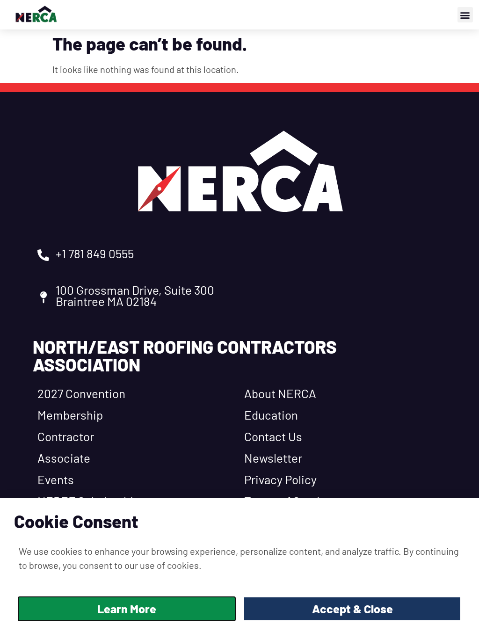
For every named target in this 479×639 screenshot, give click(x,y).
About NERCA (280, 393)
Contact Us (273, 436)
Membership (70, 414)
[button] (465, 14)
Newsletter (273, 457)
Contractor (65, 436)
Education (271, 414)
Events (55, 479)
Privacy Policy (280, 479)
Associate (63, 457)
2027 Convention (81, 393)
